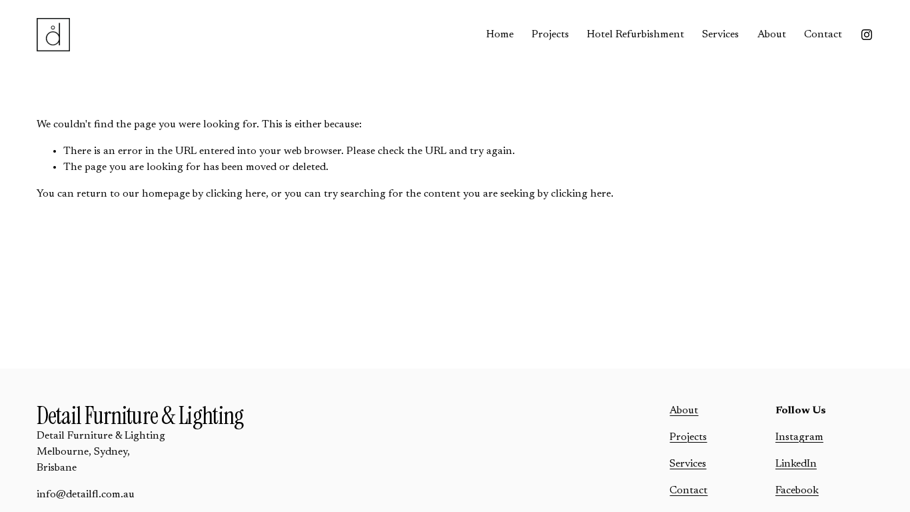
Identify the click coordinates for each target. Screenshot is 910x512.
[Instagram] (866, 34)
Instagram (799, 437)
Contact (823, 34)
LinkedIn (796, 464)
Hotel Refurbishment (635, 34)
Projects (550, 34)
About (771, 34)
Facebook (797, 490)
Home (500, 34)
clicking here (236, 194)
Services (720, 34)
